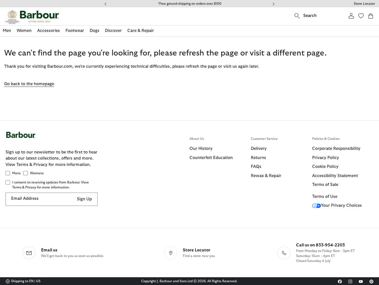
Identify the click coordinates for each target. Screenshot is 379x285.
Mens (16, 173)
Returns (258, 158)
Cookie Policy (325, 167)
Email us (49, 250)
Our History (201, 149)
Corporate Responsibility (336, 149)
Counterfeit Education (211, 158)
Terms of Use (324, 197)
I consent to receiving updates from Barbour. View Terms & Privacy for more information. (50, 185)
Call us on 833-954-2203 (320, 245)
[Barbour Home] (32, 17)
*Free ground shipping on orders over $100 (189, 3)
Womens (37, 173)
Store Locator (364, 3)
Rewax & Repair (266, 176)
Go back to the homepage (29, 84)
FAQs (256, 167)
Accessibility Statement (335, 176)
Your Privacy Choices (341, 205)
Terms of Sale (325, 185)
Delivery (259, 149)
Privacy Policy (325, 158)
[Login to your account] (351, 16)
